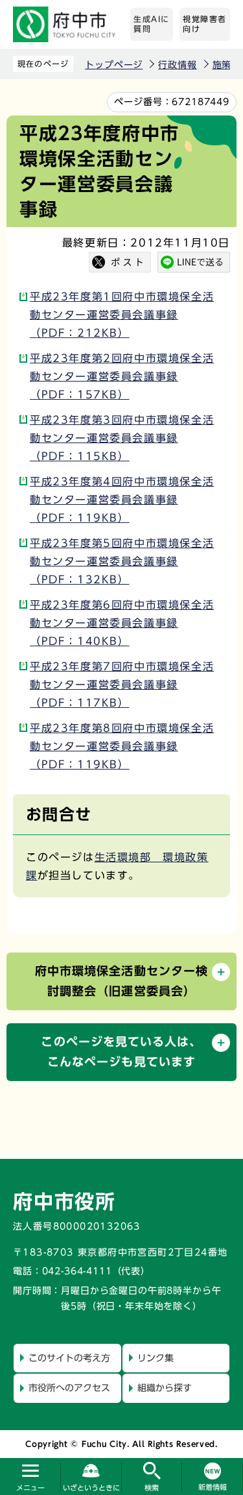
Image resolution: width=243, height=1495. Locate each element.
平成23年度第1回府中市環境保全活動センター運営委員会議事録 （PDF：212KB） (122, 314)
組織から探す (164, 1387)
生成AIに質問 (151, 24)
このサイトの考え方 (69, 1358)
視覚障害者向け (205, 24)
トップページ (114, 64)
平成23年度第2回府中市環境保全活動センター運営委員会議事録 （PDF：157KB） (122, 376)
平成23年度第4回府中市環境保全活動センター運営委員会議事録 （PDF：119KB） (122, 499)
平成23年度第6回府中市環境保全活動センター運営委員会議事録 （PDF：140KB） (122, 623)
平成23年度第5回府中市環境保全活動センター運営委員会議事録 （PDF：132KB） (122, 561)
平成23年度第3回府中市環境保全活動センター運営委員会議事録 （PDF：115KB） (122, 438)
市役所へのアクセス (69, 1387)
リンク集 (155, 1358)
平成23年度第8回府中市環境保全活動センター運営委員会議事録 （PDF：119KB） (122, 746)
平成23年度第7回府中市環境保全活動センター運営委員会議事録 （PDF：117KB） (122, 684)
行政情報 (177, 64)
